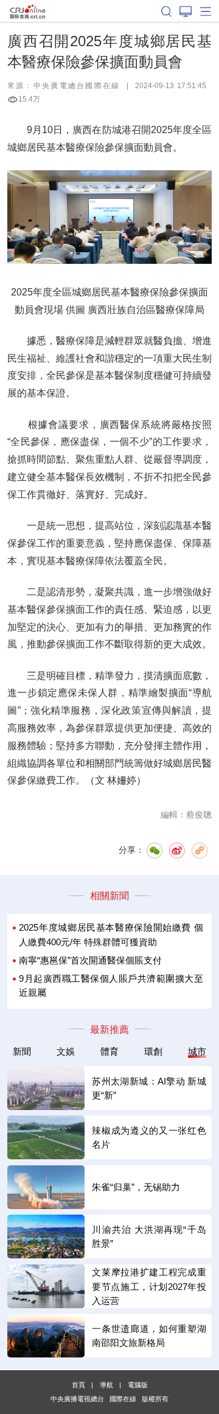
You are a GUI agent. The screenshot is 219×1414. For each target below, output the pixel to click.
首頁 (78, 1384)
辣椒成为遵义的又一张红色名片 (149, 1137)
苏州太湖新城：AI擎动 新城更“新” (149, 1088)
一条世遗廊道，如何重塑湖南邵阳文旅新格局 (149, 1335)
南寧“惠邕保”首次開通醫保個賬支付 (90, 960)
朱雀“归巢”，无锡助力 (136, 1187)
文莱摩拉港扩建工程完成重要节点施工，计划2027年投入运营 (149, 1286)
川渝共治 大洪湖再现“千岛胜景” (149, 1236)
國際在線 (28, 11)
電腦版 (138, 1384)
